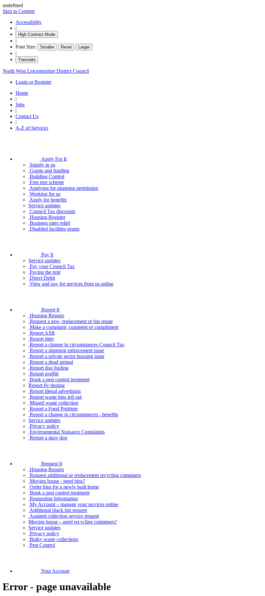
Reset (66, 47)
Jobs (20, 104)
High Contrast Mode (36, 34)
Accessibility (29, 22)
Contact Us (27, 116)
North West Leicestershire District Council (46, 71)
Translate (27, 59)
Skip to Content (19, 11)
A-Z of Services (32, 128)
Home (22, 93)
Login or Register (33, 82)
